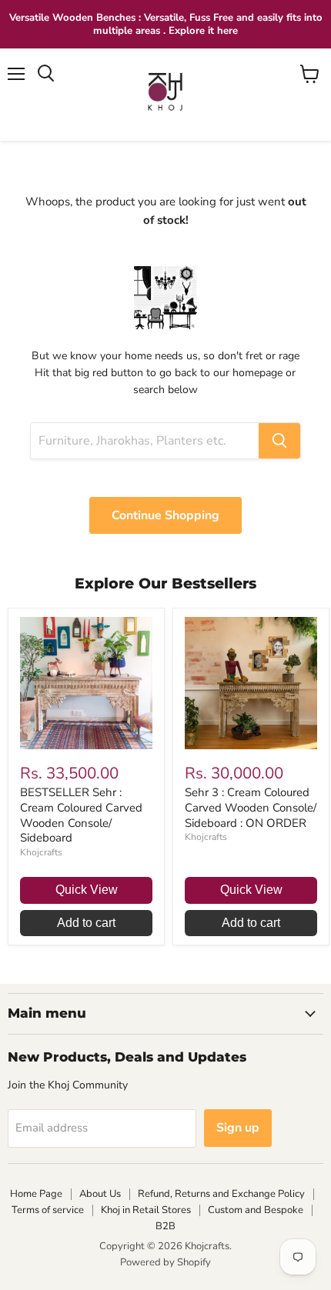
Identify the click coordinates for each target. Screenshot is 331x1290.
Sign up (237, 1127)
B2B (165, 1226)
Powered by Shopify (165, 1262)
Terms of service (48, 1210)
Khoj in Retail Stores (146, 1210)
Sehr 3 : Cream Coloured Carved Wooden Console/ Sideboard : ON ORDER (250, 807)
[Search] (279, 440)
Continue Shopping (165, 515)
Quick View (86, 889)
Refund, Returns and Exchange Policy (221, 1194)
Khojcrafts (41, 852)
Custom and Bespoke (255, 1210)
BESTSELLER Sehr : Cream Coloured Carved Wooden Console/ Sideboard (81, 815)
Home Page (36, 1194)
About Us (100, 1194)
